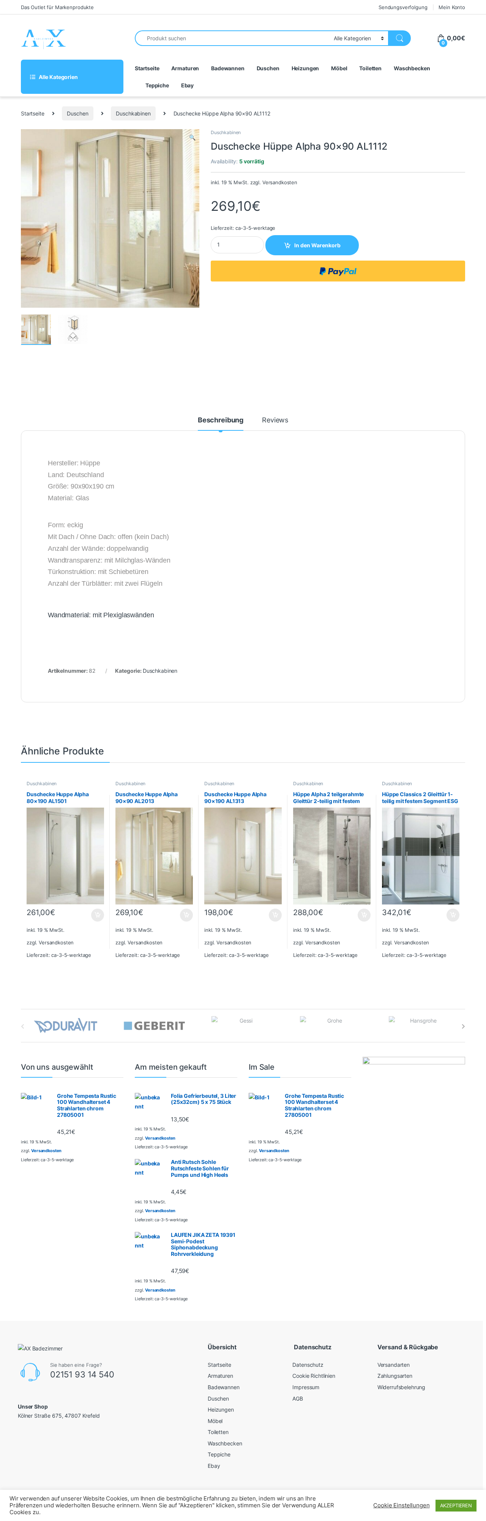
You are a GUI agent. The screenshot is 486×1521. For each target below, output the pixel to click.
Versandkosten (279, 182)
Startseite (147, 68)
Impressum (305, 1387)
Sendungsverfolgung (403, 7)
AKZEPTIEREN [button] (456, 1505)
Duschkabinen (133, 113)
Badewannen (228, 68)
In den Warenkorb (317, 245)
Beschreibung (220, 420)
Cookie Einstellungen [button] (401, 1505)
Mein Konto (452, 7)
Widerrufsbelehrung (401, 1387)
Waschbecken (412, 68)
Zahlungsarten (394, 1375)
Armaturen (185, 68)
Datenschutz (307, 1364)
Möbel (339, 68)
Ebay (187, 85)
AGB (297, 1398)
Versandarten (393, 1364)
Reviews (275, 420)
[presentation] (463, 1026)
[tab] (220, 423)
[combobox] (232, 38)
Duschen (268, 68)
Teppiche (157, 85)
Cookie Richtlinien (313, 1375)
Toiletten (370, 68)
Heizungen (305, 68)
